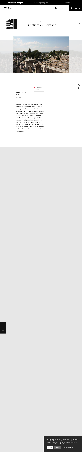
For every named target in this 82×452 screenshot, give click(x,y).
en (56, 8)
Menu (10, 8)
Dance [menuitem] (67, 2)
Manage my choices (68, 447)
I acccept (50, 447)
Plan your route (39, 88)
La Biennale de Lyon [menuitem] (15, 2)
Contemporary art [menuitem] (41, 2)
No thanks (57, 447)
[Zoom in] (3, 325)
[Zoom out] (3, 331)
